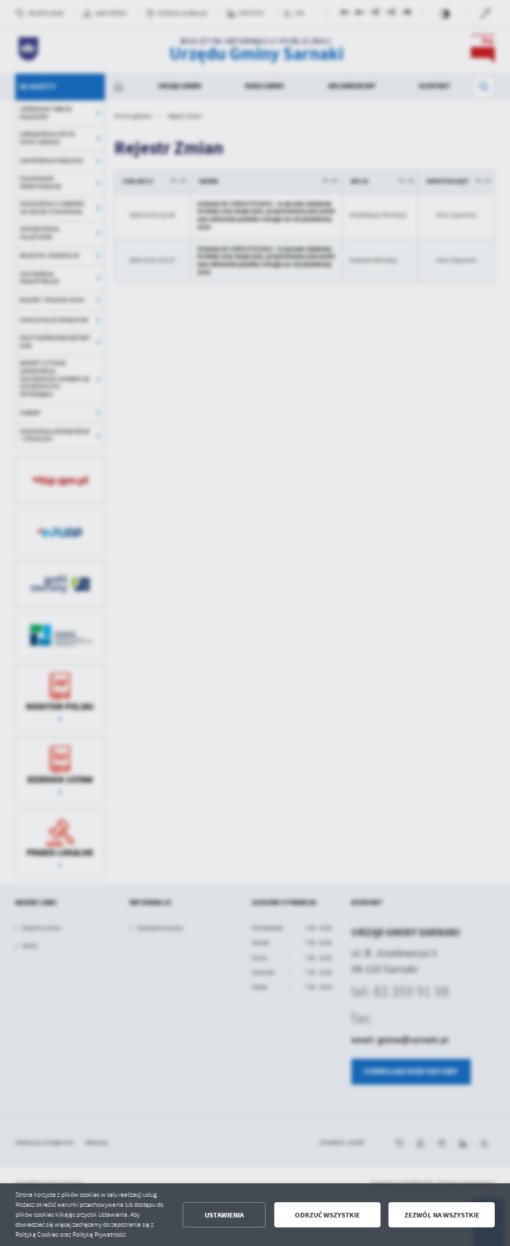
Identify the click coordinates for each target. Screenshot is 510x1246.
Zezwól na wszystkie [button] (441, 1215)
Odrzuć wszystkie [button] (327, 1215)
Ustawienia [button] (224, 1215)
